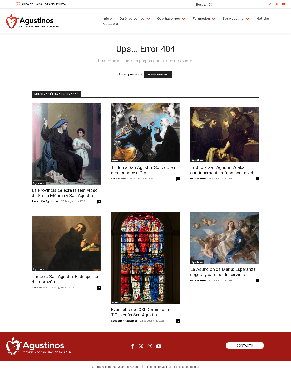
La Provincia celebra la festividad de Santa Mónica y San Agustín (65, 193)
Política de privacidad (158, 366)
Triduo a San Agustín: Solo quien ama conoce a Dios (143, 170)
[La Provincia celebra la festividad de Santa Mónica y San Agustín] (66, 144)
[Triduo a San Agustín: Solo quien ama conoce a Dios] (145, 132)
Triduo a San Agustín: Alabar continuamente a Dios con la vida (223, 170)
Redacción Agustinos (45, 201)
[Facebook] (263, 4)
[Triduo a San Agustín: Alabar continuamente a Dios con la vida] (224, 132)
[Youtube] (283, 4)
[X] (276, 4)
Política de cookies (186, 366)
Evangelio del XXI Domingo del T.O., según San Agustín (141, 312)
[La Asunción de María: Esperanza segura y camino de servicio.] (224, 238)
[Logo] (37, 21)
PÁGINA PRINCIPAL (158, 74)
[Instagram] (270, 4)
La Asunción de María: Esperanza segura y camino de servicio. (223, 272)
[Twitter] (141, 346)
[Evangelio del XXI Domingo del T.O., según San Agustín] (145, 258)
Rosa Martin (119, 178)
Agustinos (39, 183)
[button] (204, 4)
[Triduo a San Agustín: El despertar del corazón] (66, 241)
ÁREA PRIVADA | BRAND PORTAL (44, 4)
